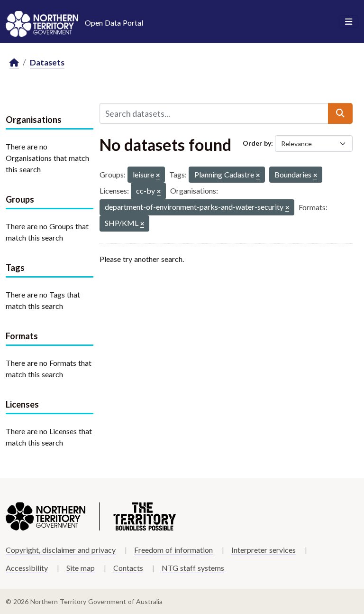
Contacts (128, 567)
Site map (80, 567)
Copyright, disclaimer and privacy (61, 549)
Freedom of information (173, 549)
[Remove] (158, 175)
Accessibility (27, 567)
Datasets (47, 62)
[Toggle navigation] (348, 21)
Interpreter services (263, 549)
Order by (257, 143)
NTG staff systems (193, 567)
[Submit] (340, 113)
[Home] (14, 62)
